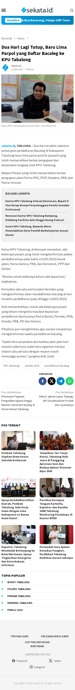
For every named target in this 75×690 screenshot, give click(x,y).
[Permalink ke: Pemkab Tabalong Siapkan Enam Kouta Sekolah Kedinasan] (18, 440)
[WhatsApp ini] (70, 381)
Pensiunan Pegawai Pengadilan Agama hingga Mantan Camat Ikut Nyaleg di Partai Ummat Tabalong (18, 400)
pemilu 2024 (32, 365)
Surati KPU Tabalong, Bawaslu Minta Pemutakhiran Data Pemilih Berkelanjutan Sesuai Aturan (36, 231)
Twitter (57, 661)
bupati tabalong (18, 582)
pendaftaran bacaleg (57, 365)
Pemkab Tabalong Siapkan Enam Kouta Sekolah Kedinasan (14, 456)
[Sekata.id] (37, 9)
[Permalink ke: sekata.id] (5, 67)
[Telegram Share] (61, 381)
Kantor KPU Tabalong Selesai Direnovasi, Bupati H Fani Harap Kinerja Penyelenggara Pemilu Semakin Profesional (37, 205)
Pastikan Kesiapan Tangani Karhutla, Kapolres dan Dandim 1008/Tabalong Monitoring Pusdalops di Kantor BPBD (56, 509)
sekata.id (8, 146)
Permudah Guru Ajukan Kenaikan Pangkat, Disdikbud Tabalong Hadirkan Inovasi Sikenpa (56, 552)
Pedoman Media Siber (55, 636)
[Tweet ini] (52, 381)
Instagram (39, 667)
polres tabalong (19, 589)
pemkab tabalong (19, 596)
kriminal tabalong (19, 603)
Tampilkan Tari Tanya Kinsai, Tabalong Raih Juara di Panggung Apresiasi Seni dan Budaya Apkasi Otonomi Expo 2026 (55, 462)
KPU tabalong (12, 365)
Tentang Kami (19, 636)
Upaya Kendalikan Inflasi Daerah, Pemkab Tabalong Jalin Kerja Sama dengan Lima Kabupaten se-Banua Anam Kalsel (17, 509)
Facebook (21, 661)
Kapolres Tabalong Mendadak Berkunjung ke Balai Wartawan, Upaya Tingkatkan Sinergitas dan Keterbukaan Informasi (18, 556)
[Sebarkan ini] (43, 381)
